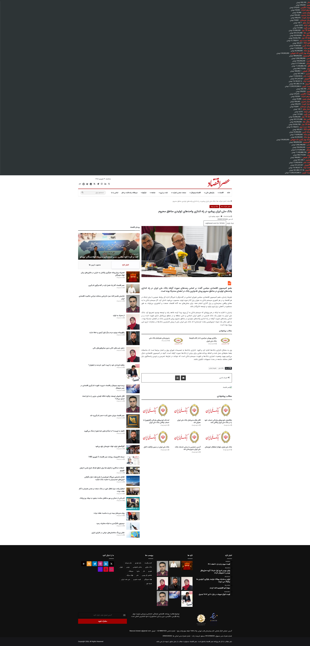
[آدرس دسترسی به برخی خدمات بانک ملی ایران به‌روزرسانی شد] (187, 437)
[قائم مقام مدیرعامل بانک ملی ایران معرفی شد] (187, 410)
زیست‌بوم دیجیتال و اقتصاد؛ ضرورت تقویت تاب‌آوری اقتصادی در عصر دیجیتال (102, 386)
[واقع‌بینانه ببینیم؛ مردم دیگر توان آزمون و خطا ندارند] (133, 338)
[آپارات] (87, 184)
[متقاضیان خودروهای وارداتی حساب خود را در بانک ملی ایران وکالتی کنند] (218, 410)
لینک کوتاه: (230, 223)
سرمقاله (131, 571)
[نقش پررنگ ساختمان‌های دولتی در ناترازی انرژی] (133, 534)
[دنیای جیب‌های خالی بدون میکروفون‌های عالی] (133, 354)
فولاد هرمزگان (148, 579)
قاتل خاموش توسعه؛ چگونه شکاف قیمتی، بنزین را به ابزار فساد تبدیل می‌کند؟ (103, 397)
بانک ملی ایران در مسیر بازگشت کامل (156, 447)
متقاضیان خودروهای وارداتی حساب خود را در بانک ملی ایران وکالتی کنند (218, 421)
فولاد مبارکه (130, 575)
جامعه (153, 192)
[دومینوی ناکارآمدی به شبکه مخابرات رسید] (133, 526)
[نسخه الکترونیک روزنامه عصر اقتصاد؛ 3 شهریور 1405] (133, 460)
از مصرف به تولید (118, 315)
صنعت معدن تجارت (179, 192)
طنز (137, 575)
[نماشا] (83, 184)
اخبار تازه (125, 264)
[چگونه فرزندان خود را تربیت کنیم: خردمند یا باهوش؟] (133, 373)
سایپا (138, 571)
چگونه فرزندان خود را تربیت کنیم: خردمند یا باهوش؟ (106, 365)
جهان (121, 567)
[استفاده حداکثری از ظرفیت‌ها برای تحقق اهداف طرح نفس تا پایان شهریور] (133, 470)
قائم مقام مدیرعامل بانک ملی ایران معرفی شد (189, 421)
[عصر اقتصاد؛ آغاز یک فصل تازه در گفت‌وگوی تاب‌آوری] (133, 288)
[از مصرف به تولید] (133, 322)
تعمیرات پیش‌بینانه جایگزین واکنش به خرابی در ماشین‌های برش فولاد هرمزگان (102, 273)
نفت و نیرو (164, 192)
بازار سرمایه (128, 563)
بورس (127, 567)
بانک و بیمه (214, 206)
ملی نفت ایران (125, 579)
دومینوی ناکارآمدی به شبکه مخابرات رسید (110, 523)
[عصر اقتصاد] (218, 183)
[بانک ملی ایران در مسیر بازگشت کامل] (155, 437)
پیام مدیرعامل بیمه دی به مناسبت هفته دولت (109, 513)
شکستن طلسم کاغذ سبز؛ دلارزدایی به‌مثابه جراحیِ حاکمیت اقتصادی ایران (101, 297)
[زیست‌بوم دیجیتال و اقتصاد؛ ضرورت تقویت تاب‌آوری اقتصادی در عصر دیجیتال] (133, 388)
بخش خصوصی (137, 567)
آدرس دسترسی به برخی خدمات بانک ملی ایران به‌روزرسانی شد (188, 448)
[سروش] (91, 184)
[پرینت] (177, 377)
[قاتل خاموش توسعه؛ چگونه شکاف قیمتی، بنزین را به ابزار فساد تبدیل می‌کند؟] (133, 404)
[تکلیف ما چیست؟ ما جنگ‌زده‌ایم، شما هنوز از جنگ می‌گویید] (133, 436)
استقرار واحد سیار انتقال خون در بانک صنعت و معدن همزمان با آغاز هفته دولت (101, 490)
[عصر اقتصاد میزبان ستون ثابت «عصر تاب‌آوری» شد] (133, 421)
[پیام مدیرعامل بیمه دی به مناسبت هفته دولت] (133, 516)
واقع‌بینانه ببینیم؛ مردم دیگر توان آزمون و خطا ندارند (106, 332)
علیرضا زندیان (212, 368)
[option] (109, 246)
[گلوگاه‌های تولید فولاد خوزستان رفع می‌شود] (133, 449)
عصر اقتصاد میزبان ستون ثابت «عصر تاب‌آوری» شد (107, 415)
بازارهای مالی (209, 192)
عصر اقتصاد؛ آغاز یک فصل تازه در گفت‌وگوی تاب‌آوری (106, 285)
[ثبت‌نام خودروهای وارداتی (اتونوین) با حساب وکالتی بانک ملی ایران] (155, 410)
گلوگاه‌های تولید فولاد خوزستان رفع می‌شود (109, 446)
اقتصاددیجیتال (196, 192)
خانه (228, 192)
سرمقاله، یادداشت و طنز (130, 192)
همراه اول (149, 583)
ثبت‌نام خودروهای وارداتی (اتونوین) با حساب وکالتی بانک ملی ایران (156, 421)
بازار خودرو (138, 563)
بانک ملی (221, 368)
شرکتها (144, 192)
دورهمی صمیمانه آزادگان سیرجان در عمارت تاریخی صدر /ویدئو (111, 257)
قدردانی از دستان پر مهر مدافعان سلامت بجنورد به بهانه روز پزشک (102, 498)
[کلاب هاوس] (80, 184)
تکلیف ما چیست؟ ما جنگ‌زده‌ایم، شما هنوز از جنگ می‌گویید (104, 431)
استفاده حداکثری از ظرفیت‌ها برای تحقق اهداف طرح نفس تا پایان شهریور (102, 469)
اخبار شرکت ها (221, 201)
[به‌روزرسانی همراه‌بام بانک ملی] (178, 341)
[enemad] (214, 625)
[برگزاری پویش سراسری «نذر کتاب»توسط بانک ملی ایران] (225, 341)
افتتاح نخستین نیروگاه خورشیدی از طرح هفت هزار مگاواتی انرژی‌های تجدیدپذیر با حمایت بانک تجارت (104, 478)
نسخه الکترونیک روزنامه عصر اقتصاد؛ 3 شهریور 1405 (106, 457)
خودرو (150, 571)
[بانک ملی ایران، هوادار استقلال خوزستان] (218, 437)
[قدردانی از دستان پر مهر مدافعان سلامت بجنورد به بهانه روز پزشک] (133, 503)
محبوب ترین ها (95, 264)
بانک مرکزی (148, 567)
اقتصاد (221, 192)
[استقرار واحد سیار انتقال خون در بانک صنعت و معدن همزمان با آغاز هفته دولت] (133, 491)
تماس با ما (114, 192)
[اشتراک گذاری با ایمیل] (183, 377)
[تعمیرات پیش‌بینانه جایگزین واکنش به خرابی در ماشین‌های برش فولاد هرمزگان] (133, 276)
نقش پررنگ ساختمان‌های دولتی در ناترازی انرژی (108, 532)
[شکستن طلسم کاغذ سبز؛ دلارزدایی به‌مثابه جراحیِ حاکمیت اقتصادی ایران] (133, 304)
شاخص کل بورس (147, 575)
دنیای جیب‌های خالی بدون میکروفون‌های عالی (108, 348)
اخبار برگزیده (148, 563)
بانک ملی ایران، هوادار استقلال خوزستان (218, 447)
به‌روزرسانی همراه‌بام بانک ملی (159, 338)
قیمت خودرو (137, 579)
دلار (144, 571)
